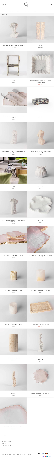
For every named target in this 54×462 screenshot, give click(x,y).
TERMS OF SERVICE (6, 445)
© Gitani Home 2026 (7, 454)
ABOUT (34, 11)
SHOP (17, 11)
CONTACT (42, 11)
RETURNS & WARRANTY (7, 441)
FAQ (3, 439)
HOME (11, 11)
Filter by (3, 14)
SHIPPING (4, 443)
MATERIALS (26, 11)
